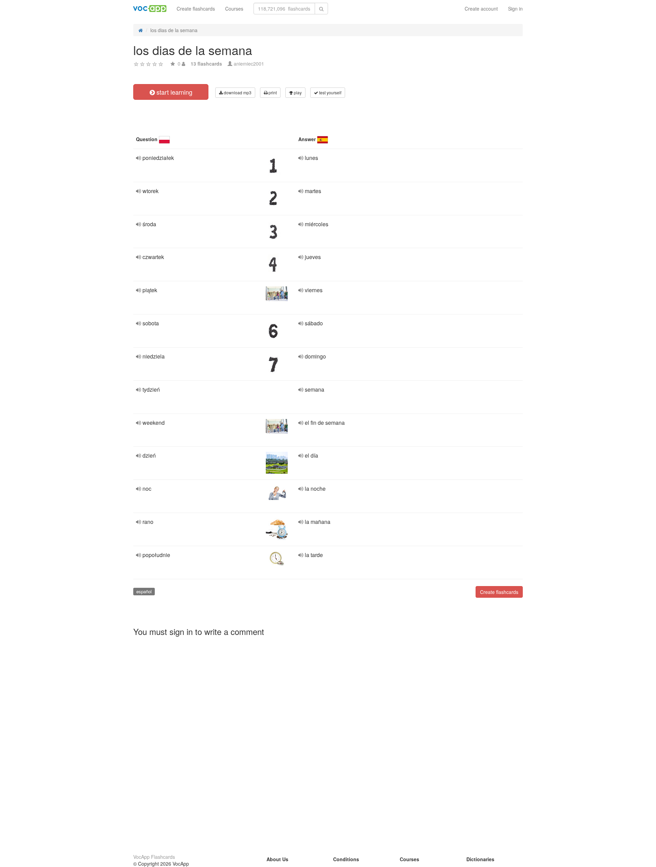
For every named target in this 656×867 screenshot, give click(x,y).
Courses (234, 8)
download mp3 (237, 92)
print (272, 92)
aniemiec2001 (249, 63)
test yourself (329, 92)
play (297, 92)
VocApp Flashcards (154, 856)
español (144, 591)
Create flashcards (196, 8)
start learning (173, 91)
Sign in (515, 8)
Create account (481, 8)
